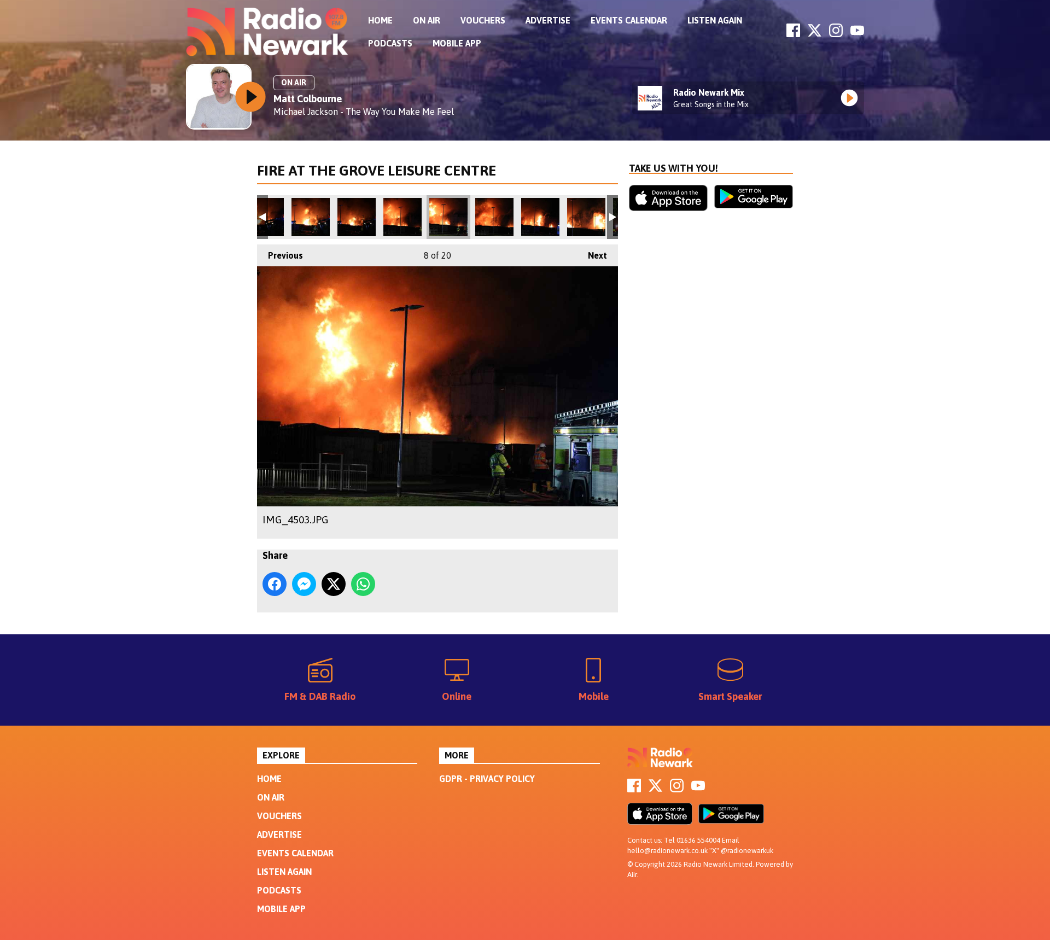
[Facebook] (793, 34)
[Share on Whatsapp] (363, 584)
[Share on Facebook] (274, 584)
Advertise (548, 20)
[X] (814, 34)
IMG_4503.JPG (448, 217)
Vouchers (482, 20)
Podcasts (390, 43)
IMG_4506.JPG (402, 217)
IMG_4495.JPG (540, 217)
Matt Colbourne (307, 98)
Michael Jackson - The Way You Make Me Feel (363, 111)
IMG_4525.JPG (356, 217)
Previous (280, 255)
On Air (426, 20)
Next (592, 255)
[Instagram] (836, 34)
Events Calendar (629, 20)
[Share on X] (334, 584)
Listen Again (714, 20)
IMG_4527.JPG (310, 217)
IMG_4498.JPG (494, 217)
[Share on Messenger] (304, 584)
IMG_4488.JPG (586, 217)
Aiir (632, 875)
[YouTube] (857, 34)
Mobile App (457, 43)
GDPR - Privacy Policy (487, 779)
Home (380, 20)
